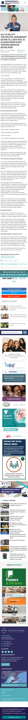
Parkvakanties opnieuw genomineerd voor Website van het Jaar (18, 524)
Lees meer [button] (22, 713)
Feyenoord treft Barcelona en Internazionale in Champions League (18, 511)
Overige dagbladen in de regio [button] (10, 685)
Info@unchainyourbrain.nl (8, 257)
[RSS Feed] (11, 652)
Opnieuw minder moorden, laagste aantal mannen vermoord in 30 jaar (17, 518)
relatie (10, 260)
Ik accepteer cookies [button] (14, 717)
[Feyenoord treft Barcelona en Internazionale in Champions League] (4, 512)
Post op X (15, 293)
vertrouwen (5, 260)
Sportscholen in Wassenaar (17, 540)
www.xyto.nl (6, 645)
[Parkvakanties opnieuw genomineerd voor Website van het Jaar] (4, 525)
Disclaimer (4, 692)
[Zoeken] (25, 332)
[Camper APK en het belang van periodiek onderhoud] (4, 506)
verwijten (15, 260)
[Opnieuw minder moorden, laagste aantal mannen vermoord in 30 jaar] (4, 519)
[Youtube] (8, 652)
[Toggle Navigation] (25, 2)
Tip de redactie (15, 296)
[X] (5, 652)
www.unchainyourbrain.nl (8, 256)
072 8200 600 (7, 641)
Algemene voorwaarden (7, 689)
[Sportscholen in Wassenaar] (4, 542)
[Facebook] (2, 652)
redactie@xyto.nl (7, 643)
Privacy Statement (6, 695)
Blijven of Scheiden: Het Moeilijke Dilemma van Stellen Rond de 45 (18, 307)
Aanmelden (5, 664)
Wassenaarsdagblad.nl (11, 1)
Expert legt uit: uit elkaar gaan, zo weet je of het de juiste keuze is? (18, 316)
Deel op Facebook (15, 289)
